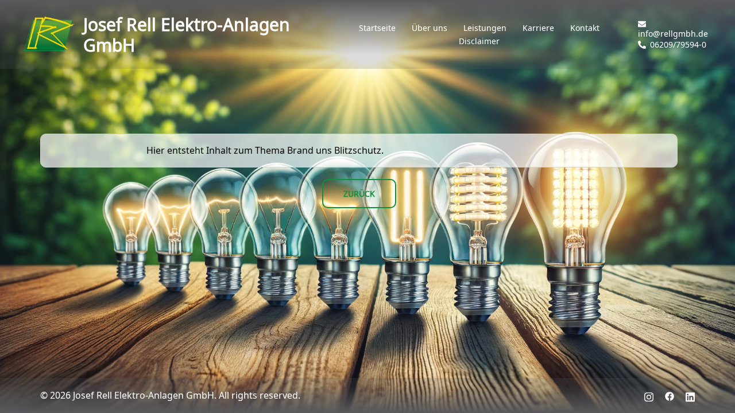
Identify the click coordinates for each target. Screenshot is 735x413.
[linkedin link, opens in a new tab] (690, 395)
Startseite (377, 28)
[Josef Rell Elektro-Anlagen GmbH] (49, 34)
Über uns (429, 28)
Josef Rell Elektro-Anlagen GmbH (186, 34)
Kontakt (584, 28)
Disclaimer (479, 41)
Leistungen (484, 28)
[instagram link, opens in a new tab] (648, 395)
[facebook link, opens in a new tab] (669, 395)
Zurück (359, 193)
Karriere (538, 28)
